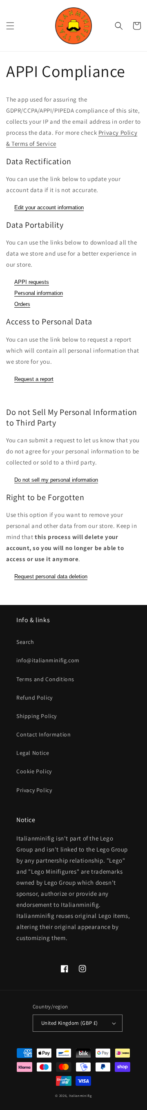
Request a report (33, 379)
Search (25, 642)
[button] (10, 26)
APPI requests (31, 282)
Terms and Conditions (45, 679)
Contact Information (43, 734)
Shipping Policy (36, 716)
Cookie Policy (34, 771)
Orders (22, 304)
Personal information (38, 293)
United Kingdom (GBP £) (69, 1022)
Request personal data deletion (50, 576)
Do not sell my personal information (56, 480)
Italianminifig (80, 1095)
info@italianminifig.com (48, 660)
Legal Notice (32, 753)
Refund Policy (34, 697)
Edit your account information (49, 207)
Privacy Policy (34, 790)
